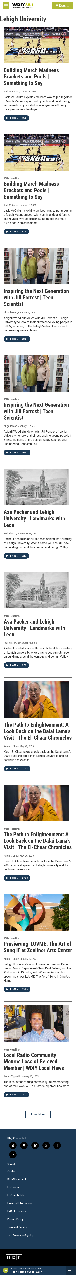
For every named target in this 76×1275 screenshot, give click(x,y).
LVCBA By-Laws (16, 1211)
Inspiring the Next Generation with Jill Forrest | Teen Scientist (36, 297)
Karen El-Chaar (11, 746)
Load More (38, 1114)
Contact (12, 1171)
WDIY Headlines (12, 178)
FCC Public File (15, 1195)
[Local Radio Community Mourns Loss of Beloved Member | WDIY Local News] (36, 1023)
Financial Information (19, 1203)
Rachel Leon (10, 533)
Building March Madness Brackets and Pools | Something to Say (31, 77)
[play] (5, 1270)
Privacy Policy (15, 1219)
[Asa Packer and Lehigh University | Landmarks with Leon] (36, 487)
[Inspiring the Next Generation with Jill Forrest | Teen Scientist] (36, 266)
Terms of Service (17, 1227)
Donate (64, 5)
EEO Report (14, 1187)
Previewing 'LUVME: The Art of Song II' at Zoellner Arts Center (38, 947)
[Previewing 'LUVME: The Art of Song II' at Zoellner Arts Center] (36, 912)
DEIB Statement (16, 1179)
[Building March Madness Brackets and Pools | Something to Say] (36, 45)
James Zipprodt (12, 1076)
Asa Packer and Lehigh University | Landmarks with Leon (34, 518)
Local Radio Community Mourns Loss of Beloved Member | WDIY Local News (34, 1061)
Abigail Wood (10, 312)
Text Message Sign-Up (20, 1235)
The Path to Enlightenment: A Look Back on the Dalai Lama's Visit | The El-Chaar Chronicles (38, 731)
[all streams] (71, 1270)
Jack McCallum (11, 91)
